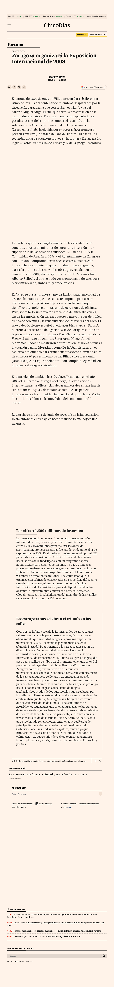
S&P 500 (28, 16)
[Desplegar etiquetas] (100, 794)
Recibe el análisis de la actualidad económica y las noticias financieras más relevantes (51, 761)
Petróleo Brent (49, 16)
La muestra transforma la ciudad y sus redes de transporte (48, 774)
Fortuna (15, 44)
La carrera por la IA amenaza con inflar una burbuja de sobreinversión (47, 936)
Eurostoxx (19, 962)
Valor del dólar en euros (96, 16)
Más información (19, 807)
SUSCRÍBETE (81, 35)
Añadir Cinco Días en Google (94, 87)
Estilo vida (22, 794)
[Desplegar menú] (9, 25)
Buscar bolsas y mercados (20, 948)
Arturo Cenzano (15, 779)
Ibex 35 (11, 16)
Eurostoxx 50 (71, 16)
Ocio (14, 794)
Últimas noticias (16, 909)
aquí (69, 807)
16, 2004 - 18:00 (57, 80)
